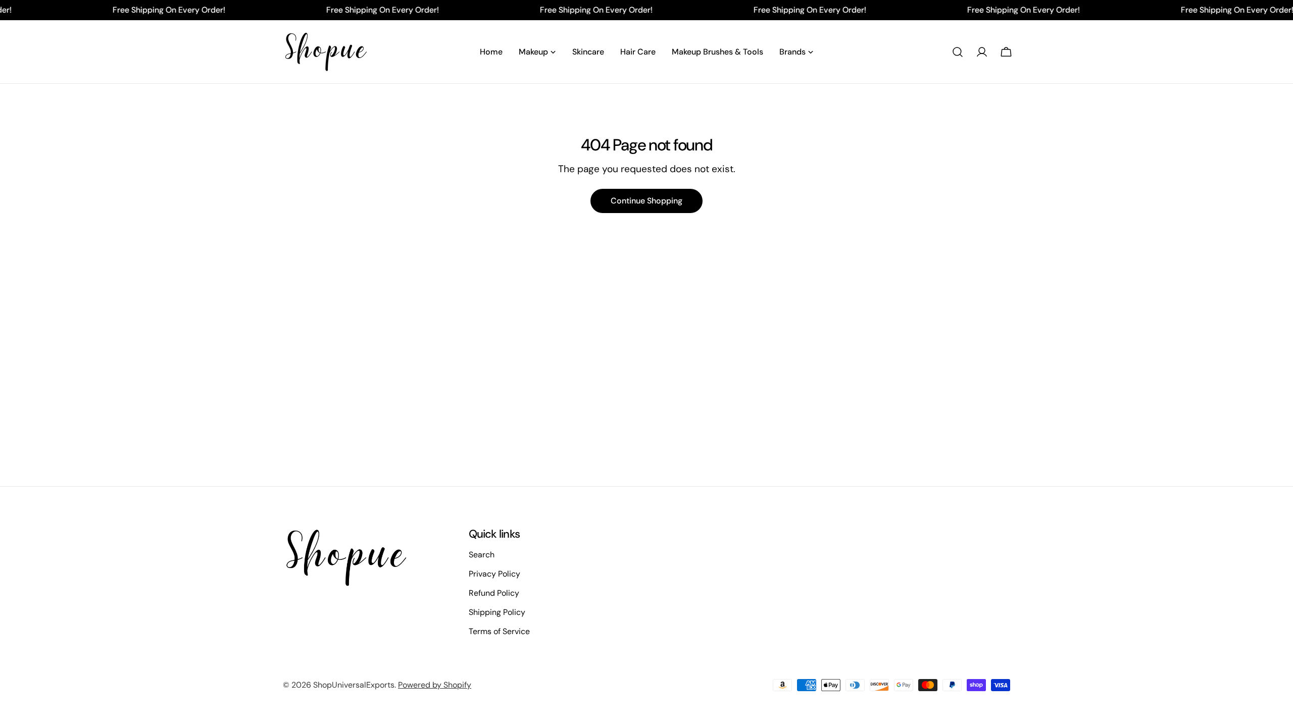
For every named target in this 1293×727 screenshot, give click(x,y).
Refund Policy (494, 593)
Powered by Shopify (434, 685)
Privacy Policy (494, 573)
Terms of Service (499, 631)
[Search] (958, 52)
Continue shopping (646, 200)
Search (481, 554)
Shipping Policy (497, 612)
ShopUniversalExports (353, 685)
